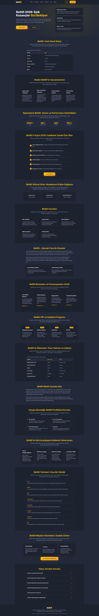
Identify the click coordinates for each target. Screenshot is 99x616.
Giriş (32, 2)
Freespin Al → (69, 304)
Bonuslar (47, 2)
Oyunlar (41, 2)
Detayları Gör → (40, 305)
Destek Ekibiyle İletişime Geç (49, 558)
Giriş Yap (73, 1)
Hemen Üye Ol (49, 174)
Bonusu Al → (25, 305)
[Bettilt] (18, 2)
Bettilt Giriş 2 (49, 196)
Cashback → (54, 304)
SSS (51, 2)
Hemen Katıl (22, 27)
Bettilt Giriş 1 (31, 196)
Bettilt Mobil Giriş (67, 196)
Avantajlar (36, 2)
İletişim (55, 2)
